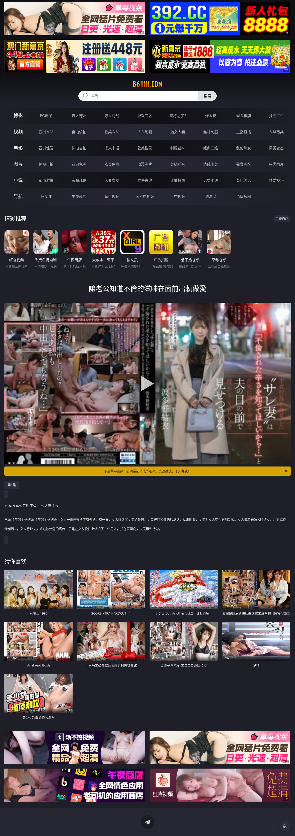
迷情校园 (177, 180)
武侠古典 (144, 180)
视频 (18, 132)
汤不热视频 (145, 196)
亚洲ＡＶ (46, 131)
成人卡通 (111, 148)
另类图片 (276, 164)
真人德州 (79, 115)
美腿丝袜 (177, 164)
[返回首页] (285, 825)
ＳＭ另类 (276, 131)
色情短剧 (243, 196)
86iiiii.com (147, 84)
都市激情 (46, 180)
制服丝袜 (177, 148)
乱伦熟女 (243, 148)
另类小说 (210, 180)
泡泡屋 (210, 196)
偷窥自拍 (46, 164)
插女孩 (46, 196)
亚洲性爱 (46, 148)
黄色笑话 (243, 180)
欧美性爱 (144, 148)
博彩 (18, 115)
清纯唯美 (210, 164)
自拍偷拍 (79, 131)
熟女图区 (243, 164)
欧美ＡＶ (111, 131)
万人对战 (111, 115)
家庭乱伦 (79, 180)
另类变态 (276, 148)
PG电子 (46, 115)
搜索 (207, 95)
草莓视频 (111, 196)
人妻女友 (111, 180)
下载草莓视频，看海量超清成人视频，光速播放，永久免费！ (147, 471)
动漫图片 (144, 164)
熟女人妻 (177, 131)
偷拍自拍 (79, 148)
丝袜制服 (210, 131)
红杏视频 (177, 196)
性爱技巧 (276, 180)
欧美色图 (111, 164)
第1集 (12, 485)
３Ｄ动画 (144, 131)
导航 (18, 196)
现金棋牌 (243, 115)
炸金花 (210, 115)
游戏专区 (144, 115)
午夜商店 (79, 196)
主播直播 (243, 131)
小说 (18, 180)
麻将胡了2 (177, 115)
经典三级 (210, 148)
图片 (18, 164)
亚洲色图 (79, 164)
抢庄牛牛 (276, 115)
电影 (18, 148)
